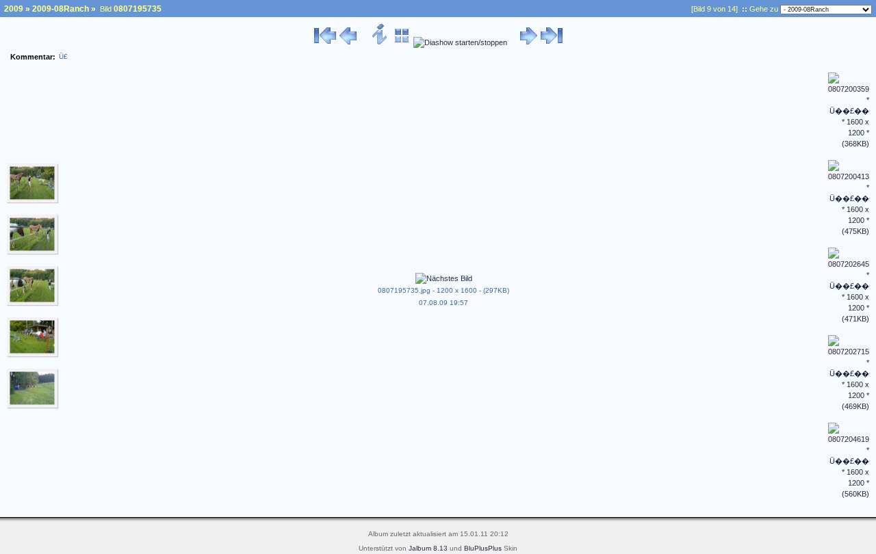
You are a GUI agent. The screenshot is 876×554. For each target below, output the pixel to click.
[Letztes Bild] (551, 42)
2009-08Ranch (60, 9)
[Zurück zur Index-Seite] (402, 42)
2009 (13, 9)
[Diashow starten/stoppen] (460, 42)
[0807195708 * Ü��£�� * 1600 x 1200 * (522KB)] (33, 406)
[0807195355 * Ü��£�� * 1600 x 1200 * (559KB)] (33, 252)
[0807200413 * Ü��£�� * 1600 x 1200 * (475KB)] (848, 231)
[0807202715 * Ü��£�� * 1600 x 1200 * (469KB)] (848, 406)
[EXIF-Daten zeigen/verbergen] (380, 42)
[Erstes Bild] (325, 42)
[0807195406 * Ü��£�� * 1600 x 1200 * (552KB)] (33, 304)
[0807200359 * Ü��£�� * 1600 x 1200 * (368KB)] (848, 144)
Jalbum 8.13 (428, 548)
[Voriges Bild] (348, 42)
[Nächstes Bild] (528, 42)
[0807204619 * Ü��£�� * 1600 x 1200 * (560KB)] (848, 494)
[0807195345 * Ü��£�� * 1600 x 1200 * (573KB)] (33, 201)
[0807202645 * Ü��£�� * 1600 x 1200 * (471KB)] (848, 319)
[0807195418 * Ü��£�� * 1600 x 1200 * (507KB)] (33, 355)
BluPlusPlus (483, 548)
